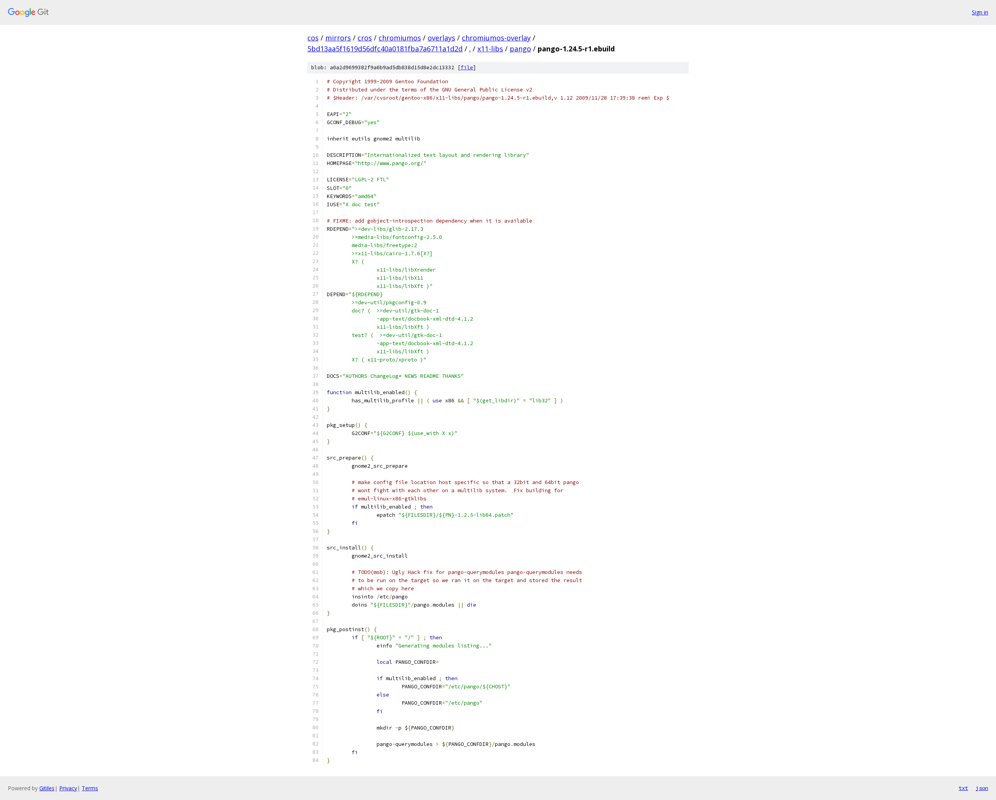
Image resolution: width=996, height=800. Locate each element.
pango (520, 48)
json (982, 787)
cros (365, 37)
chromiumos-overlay (496, 37)
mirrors (338, 37)
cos (313, 37)
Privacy (68, 788)
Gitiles (46, 788)
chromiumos (400, 37)
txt (963, 787)
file (467, 67)
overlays (441, 37)
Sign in (980, 12)
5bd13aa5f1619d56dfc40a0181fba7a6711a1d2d (385, 48)
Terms (90, 788)
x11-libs (490, 48)
